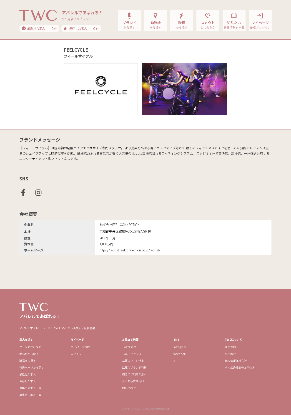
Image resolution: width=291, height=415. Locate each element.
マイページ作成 (80, 347)
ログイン (76, 354)
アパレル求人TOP (30, 328)
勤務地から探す (28, 354)
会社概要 (230, 354)
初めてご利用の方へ (134, 374)
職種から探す (27, 360)
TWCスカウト (130, 347)
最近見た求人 (27, 374)
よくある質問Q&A (133, 381)
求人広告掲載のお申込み (240, 367)
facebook (179, 354)
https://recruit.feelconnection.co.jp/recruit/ (130, 250)
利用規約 (230, 347)
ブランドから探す (30, 347)
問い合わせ (129, 388)
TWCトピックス (131, 354)
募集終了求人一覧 (30, 395)
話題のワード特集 (133, 360)
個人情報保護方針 (236, 360)
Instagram (179, 347)
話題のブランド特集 (134, 367)
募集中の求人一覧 (30, 388)
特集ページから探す (31, 367)
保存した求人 (27, 381)
